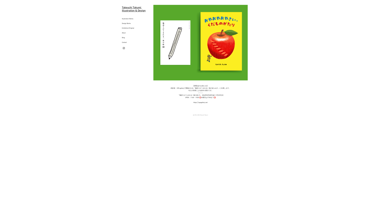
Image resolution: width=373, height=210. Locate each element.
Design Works (126, 23)
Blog (123, 37)
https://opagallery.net (200, 102)
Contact (124, 42)
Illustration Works (127, 19)
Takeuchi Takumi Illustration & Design (134, 9)
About (124, 33)
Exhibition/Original (128, 28)
